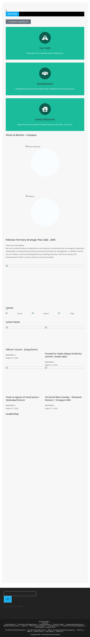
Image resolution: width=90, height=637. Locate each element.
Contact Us (59, 631)
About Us (45, 623)
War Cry (80, 630)
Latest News (50, 631)
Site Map (46, 622)
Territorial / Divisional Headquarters (73, 626)
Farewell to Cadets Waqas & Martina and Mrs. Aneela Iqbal (63, 355)
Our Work (31, 630)
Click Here (45, 48)
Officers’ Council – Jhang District (22, 349)
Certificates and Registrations (27, 624)
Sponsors (25, 626)
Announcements (53, 626)
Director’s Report (58, 624)
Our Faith (8, 630)
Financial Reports (45, 624)
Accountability (39, 627)
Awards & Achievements (11, 626)
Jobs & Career (38, 631)
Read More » (11, 355)
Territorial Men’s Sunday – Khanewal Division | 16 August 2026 (63, 398)
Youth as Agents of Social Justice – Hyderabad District (23, 398)
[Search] (8, 599)
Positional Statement (18, 630)
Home (41, 622)
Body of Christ (50, 627)
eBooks (29, 631)
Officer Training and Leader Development (61, 630)
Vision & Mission (10, 624)
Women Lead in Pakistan (38, 626)
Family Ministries (39, 630)
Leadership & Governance (74, 624)
